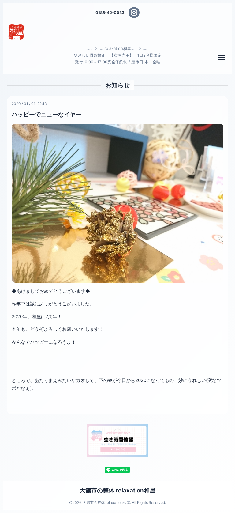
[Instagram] (134, 12)
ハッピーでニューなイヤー (46, 114)
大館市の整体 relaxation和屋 (117, 490)
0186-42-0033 (109, 12)
